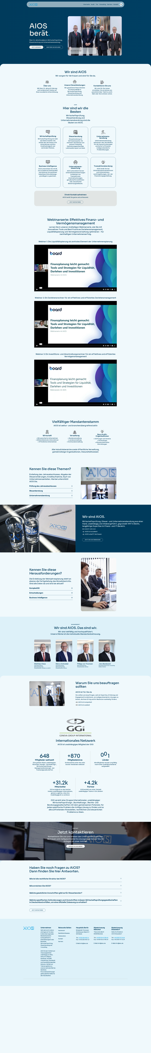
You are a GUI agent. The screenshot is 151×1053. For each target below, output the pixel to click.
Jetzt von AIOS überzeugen (92, 539)
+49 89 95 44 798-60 (102, 937)
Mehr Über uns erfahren (53, 47)
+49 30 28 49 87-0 (84, 937)
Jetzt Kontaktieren (75, 202)
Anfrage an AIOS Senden (75, 846)
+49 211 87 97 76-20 (119, 937)
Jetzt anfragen (36, 47)
